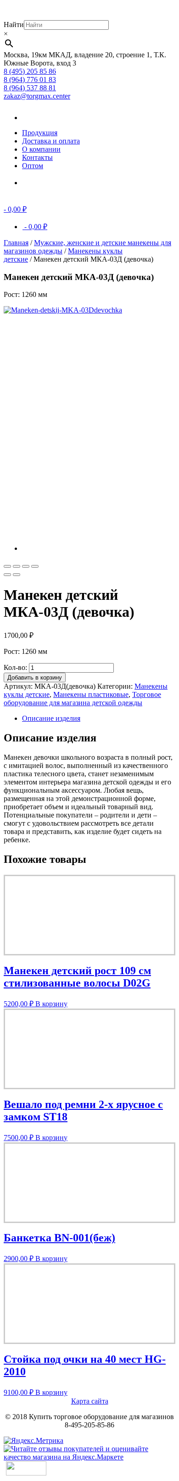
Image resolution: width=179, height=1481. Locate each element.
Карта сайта (89, 1401)
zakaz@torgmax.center (37, 96)
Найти (14, 24)
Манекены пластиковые (91, 694)
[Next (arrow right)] (16, 574)
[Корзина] (36, 182)
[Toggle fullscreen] (25, 566)
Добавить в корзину (34, 677)
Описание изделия (51, 718)
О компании (41, 149)
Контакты (37, 157)
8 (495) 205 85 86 (30, 71)
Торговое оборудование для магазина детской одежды (82, 699)
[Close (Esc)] (7, 566)
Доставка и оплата (51, 141)
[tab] (98, 718)
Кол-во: (15, 667)
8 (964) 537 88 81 (30, 88)
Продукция (39, 133)
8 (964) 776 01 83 (30, 79)
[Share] (16, 566)
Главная (16, 243)
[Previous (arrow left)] (7, 574)
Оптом (32, 166)
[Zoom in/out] (35, 566)
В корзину (51, 1004)
